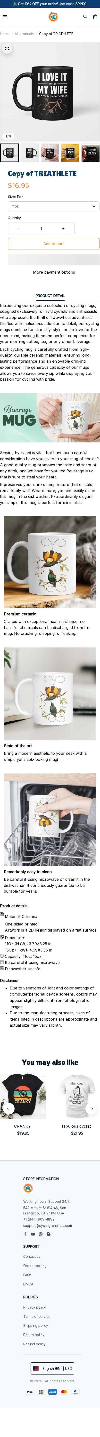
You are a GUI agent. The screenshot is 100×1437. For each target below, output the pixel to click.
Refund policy (34, 1344)
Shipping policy (35, 1325)
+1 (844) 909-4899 (39, 1219)
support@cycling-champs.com (47, 1225)
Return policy (33, 1335)
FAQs (27, 1275)
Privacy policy (34, 1307)
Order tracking (35, 1266)
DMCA (28, 1284)
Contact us (31, 1256)
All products (24, 34)
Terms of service (36, 1316)
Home (4, 34)
